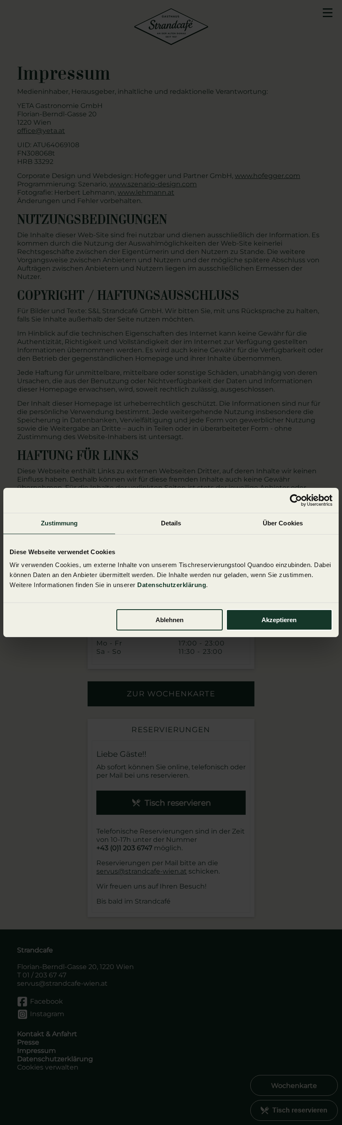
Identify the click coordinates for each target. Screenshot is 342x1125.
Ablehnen (170, 619)
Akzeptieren (279, 619)
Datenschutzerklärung (171, 584)
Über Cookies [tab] (283, 523)
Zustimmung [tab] (59, 523)
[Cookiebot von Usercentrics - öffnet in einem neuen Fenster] (295, 500)
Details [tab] (171, 523)
